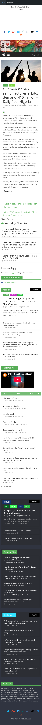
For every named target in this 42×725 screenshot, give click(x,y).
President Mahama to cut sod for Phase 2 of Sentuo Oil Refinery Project (18, 334)
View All (35, 289)
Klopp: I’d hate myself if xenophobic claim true (20, 576)
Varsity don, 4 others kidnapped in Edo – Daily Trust (19, 205)
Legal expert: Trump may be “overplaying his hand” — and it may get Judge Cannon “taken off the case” (20, 231)
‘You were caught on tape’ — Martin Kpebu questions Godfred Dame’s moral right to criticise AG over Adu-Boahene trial (20, 345)
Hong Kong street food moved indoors (17, 531)
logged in (14, 273)
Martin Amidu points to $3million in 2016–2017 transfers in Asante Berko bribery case (19, 439)
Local (5, 85)
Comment (35, 394)
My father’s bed (8, 414)
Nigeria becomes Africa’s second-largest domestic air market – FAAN (18, 601)
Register (10, 2)
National (13, 506)
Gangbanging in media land (12, 430)
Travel (21, 506)
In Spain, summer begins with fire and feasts (20, 512)
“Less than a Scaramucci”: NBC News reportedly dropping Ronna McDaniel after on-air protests (19, 244)
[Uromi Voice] (3, 54)
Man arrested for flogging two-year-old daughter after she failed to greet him (20, 459)
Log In (3, 2)
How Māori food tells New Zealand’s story (18, 538)
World (20, 295)
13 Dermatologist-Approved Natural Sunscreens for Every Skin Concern (19, 301)
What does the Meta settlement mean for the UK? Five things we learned (20, 660)
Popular (9, 394)
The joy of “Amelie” (9, 422)
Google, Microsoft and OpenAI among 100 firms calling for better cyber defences (21, 651)
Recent (22, 394)
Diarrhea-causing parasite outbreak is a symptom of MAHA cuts (17, 559)
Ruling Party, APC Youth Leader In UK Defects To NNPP (19, 256)
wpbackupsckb (21, 105)
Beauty (6, 295)
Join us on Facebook (10, 283)
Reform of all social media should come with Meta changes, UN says (19, 641)
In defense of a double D (11, 406)
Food (6, 506)
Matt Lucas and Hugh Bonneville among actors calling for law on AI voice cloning (20, 622)
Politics (12, 85)
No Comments (19, 400)
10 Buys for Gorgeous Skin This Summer (18, 583)
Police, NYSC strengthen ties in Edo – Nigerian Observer (19, 214)
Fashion (13, 295)
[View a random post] (38, 54)
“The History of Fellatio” (11, 398)
